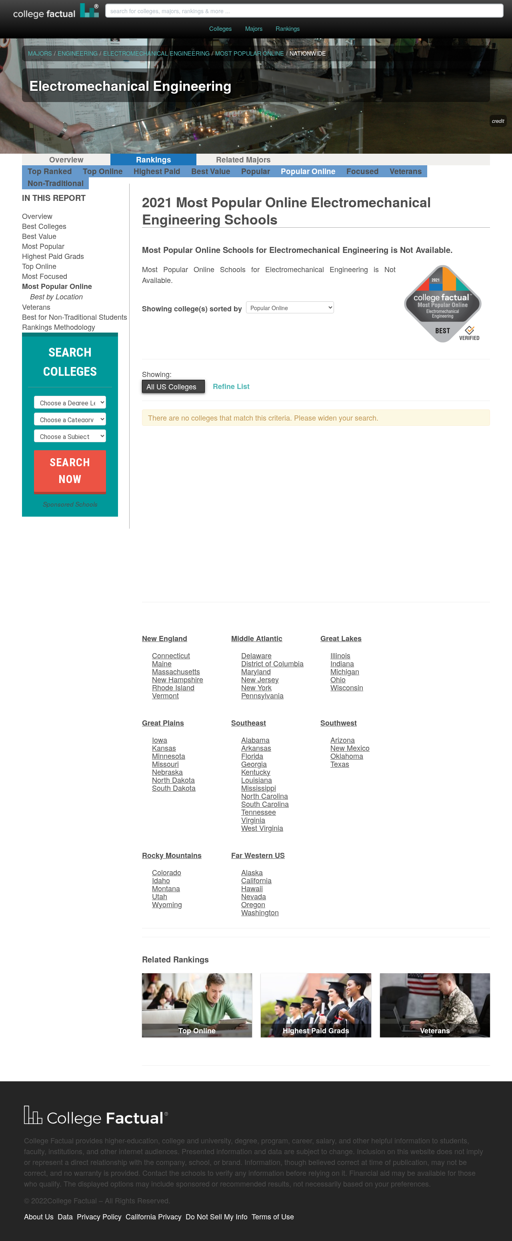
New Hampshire (177, 679)
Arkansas (256, 747)
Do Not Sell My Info (217, 1216)
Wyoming (167, 904)
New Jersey (260, 679)
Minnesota (168, 755)
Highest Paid (157, 171)
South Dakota (174, 787)
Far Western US (258, 855)
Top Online (103, 171)
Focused (362, 171)
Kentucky (255, 771)
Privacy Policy (99, 1216)
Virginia (253, 819)
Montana (166, 888)
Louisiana (256, 779)
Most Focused (44, 276)
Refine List (231, 386)
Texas (339, 763)
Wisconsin (346, 687)
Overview (66, 159)
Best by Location (56, 296)
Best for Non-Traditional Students (74, 316)
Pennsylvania (262, 695)
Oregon (253, 904)
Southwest (338, 723)
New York (256, 687)
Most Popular (43, 246)
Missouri (165, 763)
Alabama (255, 739)
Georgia (254, 763)
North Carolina (264, 795)
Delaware (256, 655)
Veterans (406, 171)
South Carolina (265, 803)
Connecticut (171, 655)
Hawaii (252, 888)
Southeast (248, 723)
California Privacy (154, 1216)
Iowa (159, 739)
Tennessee (258, 811)
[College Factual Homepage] (56, 12)
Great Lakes (341, 638)
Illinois (340, 655)
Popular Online (308, 171)
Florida (252, 755)
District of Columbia (272, 663)
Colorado (166, 872)
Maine (162, 663)
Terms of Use (273, 1216)
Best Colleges (44, 226)
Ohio (338, 679)
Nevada (253, 896)
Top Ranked (50, 171)
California (256, 880)
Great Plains (163, 723)
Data (65, 1216)
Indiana (342, 663)
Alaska (252, 872)
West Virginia (262, 827)
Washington (260, 912)
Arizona (342, 739)
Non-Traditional (56, 183)
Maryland (256, 671)
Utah (159, 896)
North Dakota (173, 779)
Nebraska (167, 771)
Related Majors (243, 159)
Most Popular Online (57, 286)
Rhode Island (173, 687)
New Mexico (350, 747)
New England (164, 638)
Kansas (164, 747)
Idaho (161, 880)
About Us (39, 1216)
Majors (253, 28)
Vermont (165, 695)
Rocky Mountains (172, 855)
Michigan (344, 671)
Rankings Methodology (58, 326)
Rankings (288, 28)
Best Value (210, 171)
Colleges (220, 28)
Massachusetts (176, 671)
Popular (255, 171)
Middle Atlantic (256, 638)
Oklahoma (346, 755)
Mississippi (258, 787)
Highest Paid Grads (53, 256)
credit (498, 120)
